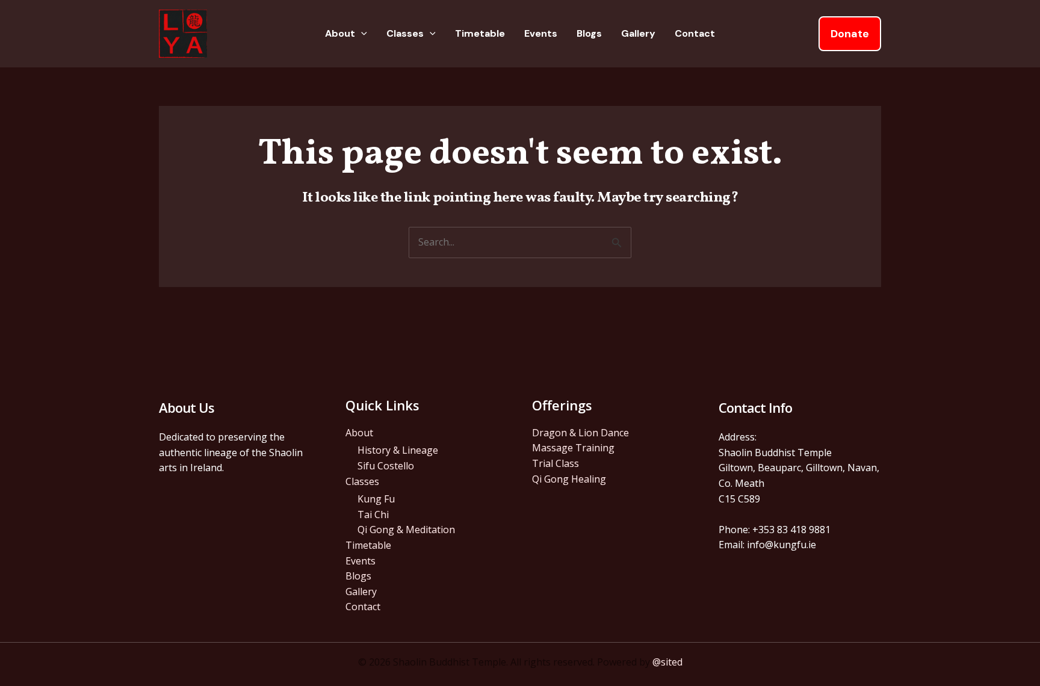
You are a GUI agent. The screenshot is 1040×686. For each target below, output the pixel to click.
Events (540, 33)
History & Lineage (398, 450)
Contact (695, 33)
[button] (361, 34)
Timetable (480, 33)
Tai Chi (373, 514)
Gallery (638, 33)
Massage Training (573, 447)
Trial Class (555, 463)
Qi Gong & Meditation (406, 529)
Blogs (589, 33)
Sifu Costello (386, 465)
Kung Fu (376, 498)
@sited (667, 662)
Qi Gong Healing (569, 479)
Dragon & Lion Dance (580, 432)
